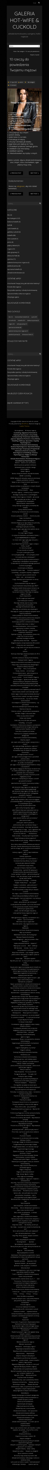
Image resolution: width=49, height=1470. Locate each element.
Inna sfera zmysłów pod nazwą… (25, 731)
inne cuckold (11, 239)
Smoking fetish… (22, 1242)
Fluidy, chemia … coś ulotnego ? (25, 671)
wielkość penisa (12, 266)
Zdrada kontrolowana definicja (25, 1413)
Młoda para (25, 965)
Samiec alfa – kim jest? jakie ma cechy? (25, 1193)
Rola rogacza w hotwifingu (25, 1176)
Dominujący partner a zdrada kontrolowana (25, 622)
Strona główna (19, 430)
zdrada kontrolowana (14, 273)
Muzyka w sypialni (29, 958)
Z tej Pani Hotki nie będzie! (25, 1377)
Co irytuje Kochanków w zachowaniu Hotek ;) (25, 535)
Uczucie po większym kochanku (25, 1307)
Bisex (31, 490)
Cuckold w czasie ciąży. (18, 570)
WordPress (25, 424)
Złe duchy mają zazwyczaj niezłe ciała (25, 1455)
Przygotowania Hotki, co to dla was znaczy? (25, 1147)
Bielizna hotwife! (23, 490)
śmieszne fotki (12, 256)
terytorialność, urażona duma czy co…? (23, 1279)
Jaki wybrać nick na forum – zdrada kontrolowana (25, 797)
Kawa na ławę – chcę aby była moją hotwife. (25, 836)
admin (21, 82)
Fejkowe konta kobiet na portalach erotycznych (25, 662)
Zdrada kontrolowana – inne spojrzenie (25, 1411)
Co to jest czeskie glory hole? (25, 552)
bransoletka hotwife (22, 317)
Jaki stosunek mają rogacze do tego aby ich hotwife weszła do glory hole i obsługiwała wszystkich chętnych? (25, 793)
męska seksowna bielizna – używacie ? (25, 943)
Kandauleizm (33, 833)
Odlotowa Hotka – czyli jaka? (25, 1032)
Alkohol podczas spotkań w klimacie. (25, 465)
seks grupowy (12, 252)
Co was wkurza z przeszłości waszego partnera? (25, 563)
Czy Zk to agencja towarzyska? (25, 598)
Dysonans (34, 640)
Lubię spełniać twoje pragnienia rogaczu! (25, 913)
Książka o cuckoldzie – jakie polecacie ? (25, 885)
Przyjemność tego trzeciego (25, 1149)
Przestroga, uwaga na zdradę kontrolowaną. (25, 1142)
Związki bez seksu (18, 1451)
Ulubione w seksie (19, 1311)
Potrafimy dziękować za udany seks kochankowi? (25, 1087)
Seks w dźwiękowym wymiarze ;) (30, 1208)
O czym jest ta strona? (33, 1017)
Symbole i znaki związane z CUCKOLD (25, 1265)
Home (14, 51)
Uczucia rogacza (25, 1304)
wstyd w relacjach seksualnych (25, 1356)
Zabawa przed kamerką (19, 1382)
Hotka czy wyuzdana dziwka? (25, 716)
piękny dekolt (12, 245)
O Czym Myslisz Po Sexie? (25, 1019)
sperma (10, 259)
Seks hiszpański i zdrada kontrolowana (25, 1205)
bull (8, 225)
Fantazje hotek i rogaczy (25, 660)
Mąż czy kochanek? (25, 932)
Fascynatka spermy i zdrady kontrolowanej (22, 290)
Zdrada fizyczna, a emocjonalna (25, 1408)
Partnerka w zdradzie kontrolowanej (25, 1057)
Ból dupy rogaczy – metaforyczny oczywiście (25, 492)
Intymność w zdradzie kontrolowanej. (25, 737)
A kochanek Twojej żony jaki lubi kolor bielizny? (23, 283)
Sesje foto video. (17, 1225)
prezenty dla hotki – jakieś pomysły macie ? (25, 1129)
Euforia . (25, 651)
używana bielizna (32, 1311)
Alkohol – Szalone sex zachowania (25, 462)
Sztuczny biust (25, 1268)
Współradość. (31, 1353)
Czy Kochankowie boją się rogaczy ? (25, 583)
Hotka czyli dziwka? (25, 718)
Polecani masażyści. (21, 1082)
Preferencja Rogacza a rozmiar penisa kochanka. (25, 1113)
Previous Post (16, 173)
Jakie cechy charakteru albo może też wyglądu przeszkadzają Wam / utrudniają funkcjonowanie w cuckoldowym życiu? (25, 801)
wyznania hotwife (13, 269)
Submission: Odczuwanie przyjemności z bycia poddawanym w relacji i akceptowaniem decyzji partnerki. (25, 1257)
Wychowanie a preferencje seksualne (25, 1358)
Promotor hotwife (25, 1136)
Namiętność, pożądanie (25, 982)
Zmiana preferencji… (25, 1434)
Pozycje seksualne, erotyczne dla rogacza (25, 1104)
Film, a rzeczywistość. (29, 668)
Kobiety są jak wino (25, 856)
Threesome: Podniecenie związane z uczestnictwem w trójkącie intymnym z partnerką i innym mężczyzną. (25, 1283)
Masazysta (25, 928)
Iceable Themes (24, 426)
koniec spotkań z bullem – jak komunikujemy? (25, 874)
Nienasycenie (17, 1013)
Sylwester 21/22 (32, 1261)
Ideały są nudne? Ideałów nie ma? (25, 729)
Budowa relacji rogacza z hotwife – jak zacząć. (25, 497)
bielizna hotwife (12, 222)
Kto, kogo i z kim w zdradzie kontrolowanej (25, 893)
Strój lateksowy (29, 1250)
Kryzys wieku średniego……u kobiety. (25, 880)
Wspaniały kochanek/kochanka (25, 1349)
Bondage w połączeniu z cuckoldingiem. (25, 495)
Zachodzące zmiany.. (19, 1384)
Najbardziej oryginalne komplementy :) (25, 973)
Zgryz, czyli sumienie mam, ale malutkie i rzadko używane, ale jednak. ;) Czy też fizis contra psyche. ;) (25, 1430)
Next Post (34, 173)
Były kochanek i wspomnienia (25, 503)
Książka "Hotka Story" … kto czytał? (25, 882)
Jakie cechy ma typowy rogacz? (25, 808)
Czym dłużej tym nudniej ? (25, 600)
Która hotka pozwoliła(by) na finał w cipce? (25, 896)
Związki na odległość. (32, 1451)
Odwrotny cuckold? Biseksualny (25, 1034)
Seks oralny (14, 1208)
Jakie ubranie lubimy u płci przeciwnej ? (25, 818)
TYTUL (15, 1294)
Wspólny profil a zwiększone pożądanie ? (25, 1351)
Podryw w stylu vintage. (25, 1076)
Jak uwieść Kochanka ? (25, 781)
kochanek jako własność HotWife (25, 863)
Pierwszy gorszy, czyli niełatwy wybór (25, 1059)
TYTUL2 (21, 1294)
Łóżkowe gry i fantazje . (19, 1464)
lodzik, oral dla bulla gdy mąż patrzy (25, 911)
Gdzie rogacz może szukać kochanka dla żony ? (25, 694)
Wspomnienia (20, 1353)
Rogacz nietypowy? (25, 1169)
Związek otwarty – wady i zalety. (25, 1449)
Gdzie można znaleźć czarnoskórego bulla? (25, 692)
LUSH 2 (25, 915)
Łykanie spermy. (33, 1464)
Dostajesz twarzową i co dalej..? (25, 624)
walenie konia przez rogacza (17, 262)
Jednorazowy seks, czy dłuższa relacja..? (25, 825)
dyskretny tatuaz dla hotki (21, 640)
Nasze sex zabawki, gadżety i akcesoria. (25, 990)
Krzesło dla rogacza (14, 287)
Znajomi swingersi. (25, 1438)
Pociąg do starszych (20, 1074)
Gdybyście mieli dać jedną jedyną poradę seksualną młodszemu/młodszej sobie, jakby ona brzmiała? (25, 685)
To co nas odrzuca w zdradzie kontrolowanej (25, 1289)
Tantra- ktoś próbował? (25, 1276)
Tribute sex (15, 1291)
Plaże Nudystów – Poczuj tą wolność (25, 1072)
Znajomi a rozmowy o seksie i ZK (25, 1436)
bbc (8, 215)
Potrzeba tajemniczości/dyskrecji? (25, 1089)
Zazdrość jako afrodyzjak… (25, 1404)
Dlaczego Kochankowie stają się (25, 607)
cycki (34, 317)
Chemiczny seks (35, 516)
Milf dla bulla (18, 948)
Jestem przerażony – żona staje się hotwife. (25, 827)
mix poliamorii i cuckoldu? (25, 950)
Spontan (31, 1242)
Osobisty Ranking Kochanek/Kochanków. (25, 1052)
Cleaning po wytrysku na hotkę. (25, 527)
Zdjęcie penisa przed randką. (25, 1406)
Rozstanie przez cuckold (30, 1190)
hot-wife (12, 320)
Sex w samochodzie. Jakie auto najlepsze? (25, 1231)
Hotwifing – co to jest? (25, 723)
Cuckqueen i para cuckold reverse (25, 575)
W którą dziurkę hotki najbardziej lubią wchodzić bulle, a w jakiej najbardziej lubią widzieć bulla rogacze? (25, 1338)
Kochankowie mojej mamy (25, 865)
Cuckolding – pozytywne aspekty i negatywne (25, 572)
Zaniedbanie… (25, 1393)
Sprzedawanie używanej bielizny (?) (25, 1244)
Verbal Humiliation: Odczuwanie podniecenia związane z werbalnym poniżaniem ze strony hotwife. (25, 1315)
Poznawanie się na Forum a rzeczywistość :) (25, 1102)
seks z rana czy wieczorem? (25, 1210)
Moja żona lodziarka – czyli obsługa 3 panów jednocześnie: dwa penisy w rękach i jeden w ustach (25, 954)
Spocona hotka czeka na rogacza (18, 294)
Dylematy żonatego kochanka (25, 638)
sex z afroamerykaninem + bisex (25, 1233)
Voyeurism (25, 1320)
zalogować (21, 186)
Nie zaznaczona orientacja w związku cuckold (25, 1010)
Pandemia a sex (25, 1054)
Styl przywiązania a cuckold (25, 1252)
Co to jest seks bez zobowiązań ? (25, 557)
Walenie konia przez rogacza (25, 1342)
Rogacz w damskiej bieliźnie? (25, 1172)
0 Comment (13, 85)
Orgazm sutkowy (25, 1050)
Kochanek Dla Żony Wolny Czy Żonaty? (25, 861)
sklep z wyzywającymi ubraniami (25, 1239)
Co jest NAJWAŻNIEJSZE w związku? (25, 537)
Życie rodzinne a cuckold (25, 1453)
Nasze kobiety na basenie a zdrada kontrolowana (25, 988)
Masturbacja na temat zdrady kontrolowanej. (25, 930)
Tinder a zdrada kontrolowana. (25, 1287)
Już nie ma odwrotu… (20, 833)
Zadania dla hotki (33, 1384)
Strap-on (19, 1250)
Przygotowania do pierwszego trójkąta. (25, 1144)
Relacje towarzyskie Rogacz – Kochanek (25, 1159)
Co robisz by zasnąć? (25, 548)
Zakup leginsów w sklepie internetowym (25, 1390)
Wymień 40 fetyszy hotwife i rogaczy (25, 1366)
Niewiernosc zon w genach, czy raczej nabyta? (25, 1015)
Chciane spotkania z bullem (19, 516)
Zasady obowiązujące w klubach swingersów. (25, 1395)
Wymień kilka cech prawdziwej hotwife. (25, 1369)
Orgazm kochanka (25, 1045)
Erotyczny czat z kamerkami (25, 645)
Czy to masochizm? (25, 596)
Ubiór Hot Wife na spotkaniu (25, 1296)
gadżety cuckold (12, 232)
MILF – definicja (32, 946)
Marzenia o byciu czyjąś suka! (25, 921)
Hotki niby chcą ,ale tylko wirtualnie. (25, 720)
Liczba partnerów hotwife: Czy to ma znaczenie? (25, 904)
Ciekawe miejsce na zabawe (25, 520)
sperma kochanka (15, 327)
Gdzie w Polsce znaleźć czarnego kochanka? (25, 696)
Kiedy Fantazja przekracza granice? (25, 838)
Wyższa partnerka (31, 1375)
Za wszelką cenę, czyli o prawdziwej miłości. (25, 1380)
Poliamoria (32, 1082)
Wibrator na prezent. (25, 1344)
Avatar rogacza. (25, 471)
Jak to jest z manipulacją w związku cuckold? (25, 778)
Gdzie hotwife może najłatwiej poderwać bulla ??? (25, 689)
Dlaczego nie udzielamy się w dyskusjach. (25, 609)
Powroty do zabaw (25, 1100)
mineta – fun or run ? (30, 948)
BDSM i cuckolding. (25, 476)
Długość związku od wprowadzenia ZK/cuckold (25, 643)
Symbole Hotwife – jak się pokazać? (25, 1263)
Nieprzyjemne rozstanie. (30, 1013)
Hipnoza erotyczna (25, 709)
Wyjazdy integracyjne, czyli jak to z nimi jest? (25, 1364)
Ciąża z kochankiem (25, 518)
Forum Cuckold (16, 677)
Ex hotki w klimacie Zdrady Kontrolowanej (25, 658)
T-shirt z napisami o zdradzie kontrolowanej (25, 1274)
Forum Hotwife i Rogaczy (31, 677)
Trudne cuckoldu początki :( (29, 1291)
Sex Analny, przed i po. (31, 1225)
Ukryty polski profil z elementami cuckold (25, 1309)
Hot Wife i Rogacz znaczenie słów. (25, 713)
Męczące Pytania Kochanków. (25, 937)
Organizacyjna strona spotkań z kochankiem (25, 1043)
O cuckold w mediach (17, 1017)
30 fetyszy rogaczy (30, 430)
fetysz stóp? (17, 668)
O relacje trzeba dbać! (25, 1022)
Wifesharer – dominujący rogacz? (25, 1346)
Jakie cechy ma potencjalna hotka (25, 805)
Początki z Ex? (32, 1074)
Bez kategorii (21, 51)
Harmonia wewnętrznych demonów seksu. (25, 706)
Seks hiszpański (25, 1203)
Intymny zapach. (25, 740)
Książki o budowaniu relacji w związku (25, 887)
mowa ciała (18, 958)
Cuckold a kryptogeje (25, 565)
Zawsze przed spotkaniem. (25, 1401)
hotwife (10, 235)
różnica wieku (17, 1190)
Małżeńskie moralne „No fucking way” (25, 935)
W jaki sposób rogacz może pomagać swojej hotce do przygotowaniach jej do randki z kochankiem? (25, 1328)
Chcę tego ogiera (13, 297)
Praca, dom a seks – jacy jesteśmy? (25, 1107)
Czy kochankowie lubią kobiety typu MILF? (25, 586)
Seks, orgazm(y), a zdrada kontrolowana (25, 1216)
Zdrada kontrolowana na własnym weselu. (25, 1415)
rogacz (9, 249)
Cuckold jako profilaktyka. (25, 568)
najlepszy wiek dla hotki (25, 975)
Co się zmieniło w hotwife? (25, 550)
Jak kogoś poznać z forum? (25, 754)
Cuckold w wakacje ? (33, 570)
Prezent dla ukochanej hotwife (25, 1115)
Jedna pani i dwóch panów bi (25, 822)
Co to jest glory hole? (32, 555)
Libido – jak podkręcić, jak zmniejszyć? (25, 902)
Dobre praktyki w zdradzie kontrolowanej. (25, 615)
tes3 (38, 1279)
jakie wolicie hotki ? (25, 820)
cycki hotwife (11, 228)
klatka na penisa (33, 320)
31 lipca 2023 (13, 82)
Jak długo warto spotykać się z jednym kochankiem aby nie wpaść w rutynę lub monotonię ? (25, 750)
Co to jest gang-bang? (18, 555)
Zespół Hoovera (25, 1425)
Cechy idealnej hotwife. (25, 509)
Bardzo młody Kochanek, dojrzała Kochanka (25, 473)
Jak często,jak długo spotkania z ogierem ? (25, 746)
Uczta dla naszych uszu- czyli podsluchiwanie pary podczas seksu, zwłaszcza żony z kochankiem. (25, 1300)
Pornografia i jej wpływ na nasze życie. (25, 1085)
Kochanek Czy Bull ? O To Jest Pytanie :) (25, 858)
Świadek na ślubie (19, 1261)
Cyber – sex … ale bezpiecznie (25, 577)
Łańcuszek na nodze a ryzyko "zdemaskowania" (25, 1462)
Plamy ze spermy (25, 1069)
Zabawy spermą (33, 1382)
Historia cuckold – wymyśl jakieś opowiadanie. (25, 711)
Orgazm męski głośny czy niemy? (25, 1048)
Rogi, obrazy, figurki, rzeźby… (25, 1174)
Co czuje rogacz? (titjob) (25, 533)
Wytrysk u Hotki (19, 1375)
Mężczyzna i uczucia (20, 946)
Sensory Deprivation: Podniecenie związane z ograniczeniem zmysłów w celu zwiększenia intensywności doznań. (25, 1220)
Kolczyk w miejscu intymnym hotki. (25, 868)
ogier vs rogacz (25, 1037)
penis (9, 242)
